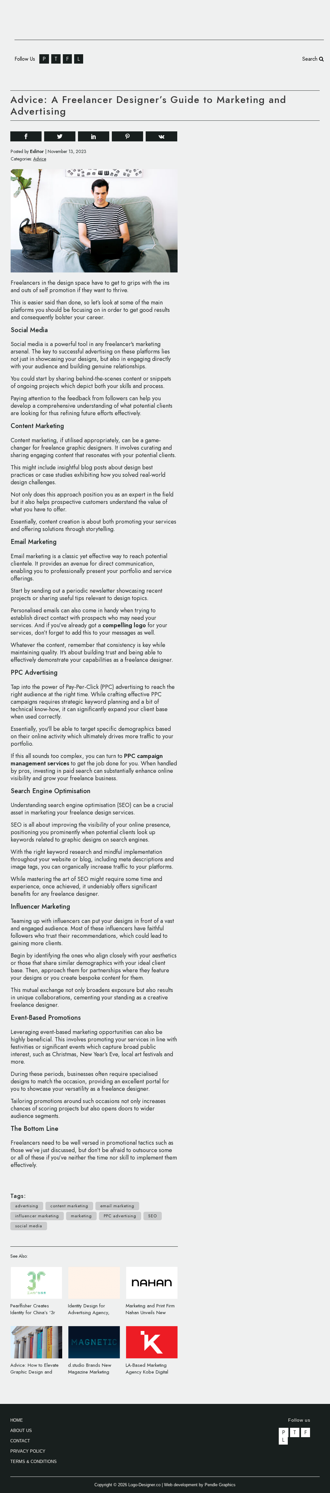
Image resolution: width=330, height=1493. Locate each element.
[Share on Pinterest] (127, 136)
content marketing (69, 1206)
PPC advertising (120, 1216)
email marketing (117, 1206)
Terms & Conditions (33, 1461)
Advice (39, 159)
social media (28, 1226)
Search (310, 59)
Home (16, 1420)
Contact (20, 1440)
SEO (152, 1216)
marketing (81, 1216)
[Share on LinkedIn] (93, 136)
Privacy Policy (27, 1451)
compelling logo (124, 625)
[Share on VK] (161, 135)
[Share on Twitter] (59, 136)
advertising (26, 1206)
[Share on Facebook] (26, 136)
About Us (21, 1430)
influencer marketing (37, 1216)
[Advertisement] (271, 224)
